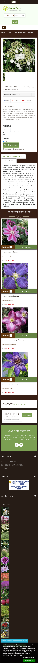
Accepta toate (29, 660)
